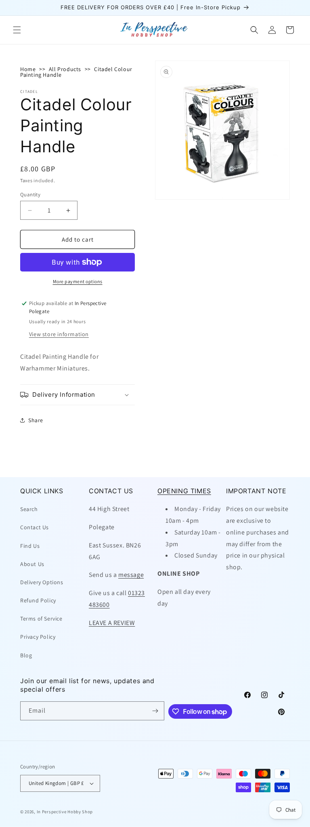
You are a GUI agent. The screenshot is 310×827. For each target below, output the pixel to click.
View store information (59, 334)
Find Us (30, 545)
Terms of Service (41, 618)
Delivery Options (41, 582)
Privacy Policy (37, 636)
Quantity (30, 194)
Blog (26, 655)
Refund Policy (38, 600)
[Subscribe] (155, 710)
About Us (32, 564)
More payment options (78, 281)
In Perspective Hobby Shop (65, 811)
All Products (65, 69)
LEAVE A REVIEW (112, 623)
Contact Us (34, 527)
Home (28, 69)
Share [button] (35, 420)
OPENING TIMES (184, 491)
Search (29, 509)
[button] (17, 30)
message (131, 574)
